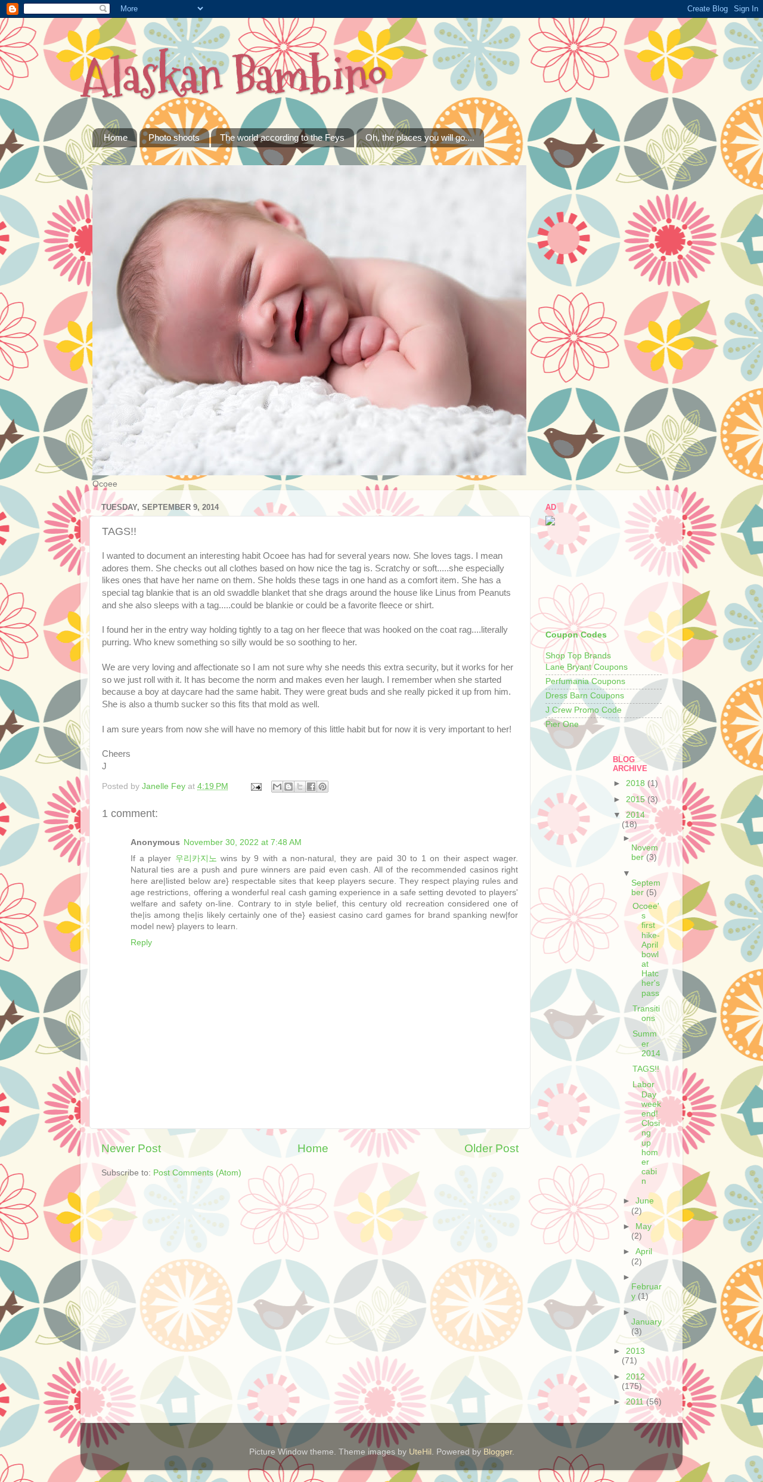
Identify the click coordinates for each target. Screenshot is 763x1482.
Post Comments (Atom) (197, 1172)
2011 (636, 1401)
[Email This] (277, 787)
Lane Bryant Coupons (586, 667)
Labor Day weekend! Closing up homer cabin (646, 1133)
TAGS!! (645, 1069)
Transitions (646, 1013)
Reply (141, 942)
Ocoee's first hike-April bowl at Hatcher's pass (646, 950)
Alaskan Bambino (233, 76)
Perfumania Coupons (585, 681)
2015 (636, 799)
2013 (635, 1351)
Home (116, 137)
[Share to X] (300, 787)
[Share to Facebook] (311, 787)
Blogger (497, 1451)
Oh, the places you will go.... (419, 137)
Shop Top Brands (578, 655)
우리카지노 (196, 858)
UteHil (420, 1451)
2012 (635, 1376)
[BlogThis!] (288, 787)
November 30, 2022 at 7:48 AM (243, 842)
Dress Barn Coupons (584, 695)
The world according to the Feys (282, 137)
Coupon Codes (576, 634)
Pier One (562, 724)
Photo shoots (174, 137)
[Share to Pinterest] (322, 787)
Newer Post (131, 1148)
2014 (635, 814)
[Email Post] (255, 786)
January (646, 1321)
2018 (636, 783)
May (643, 1226)
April (643, 1251)
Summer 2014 (646, 1043)
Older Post (491, 1148)
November (644, 852)
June (644, 1200)
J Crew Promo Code (583, 710)
